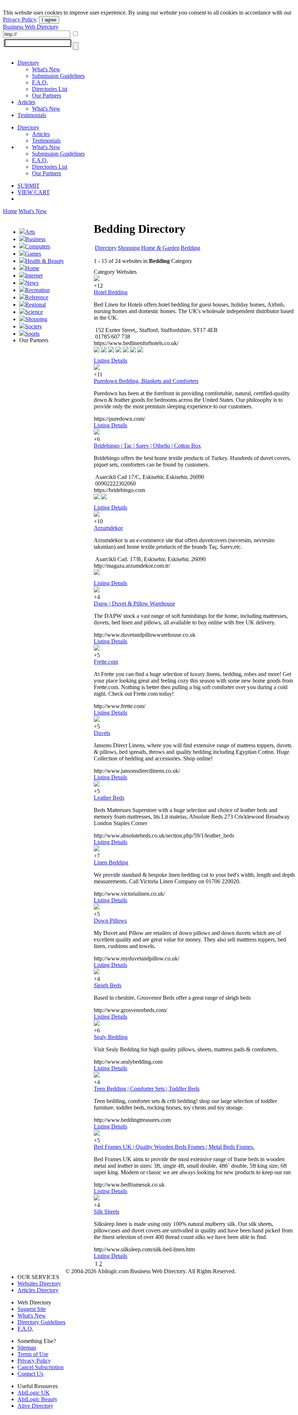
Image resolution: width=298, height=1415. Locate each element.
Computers (37, 246)
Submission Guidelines (58, 76)
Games (33, 254)
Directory (28, 63)
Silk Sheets (106, 1211)
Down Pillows (110, 921)
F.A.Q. (40, 82)
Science (34, 312)
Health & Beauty (44, 261)
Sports (32, 334)
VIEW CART (33, 192)
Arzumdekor (108, 528)
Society (33, 326)
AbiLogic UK (33, 1393)
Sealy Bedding (111, 1037)
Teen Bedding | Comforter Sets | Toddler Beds (147, 1089)
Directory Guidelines (41, 1322)
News (32, 283)
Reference (36, 297)
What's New (46, 69)
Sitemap (26, 1347)
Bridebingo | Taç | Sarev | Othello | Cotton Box (147, 446)
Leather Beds (109, 798)
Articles (26, 102)
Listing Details (110, 360)
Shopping (36, 319)
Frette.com (106, 662)
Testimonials (31, 115)
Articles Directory (38, 1290)
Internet (34, 275)
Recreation (37, 290)
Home (10, 211)
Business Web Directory (31, 27)
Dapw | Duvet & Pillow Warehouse (134, 603)
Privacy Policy (19, 19)
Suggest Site (31, 1309)
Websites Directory (39, 1283)
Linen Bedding (111, 862)
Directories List (49, 89)
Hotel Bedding (111, 292)
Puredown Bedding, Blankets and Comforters (146, 381)
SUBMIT (28, 186)
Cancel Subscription (40, 1367)
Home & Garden (160, 248)
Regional (35, 304)
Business (35, 239)
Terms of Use (32, 1354)
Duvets (102, 733)
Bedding (190, 248)
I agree (49, 20)
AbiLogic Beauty (37, 1399)
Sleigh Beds (107, 985)
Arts (30, 232)
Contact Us (30, 1374)
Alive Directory (35, 1406)
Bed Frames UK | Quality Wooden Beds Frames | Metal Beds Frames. (174, 1147)
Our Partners (46, 95)
